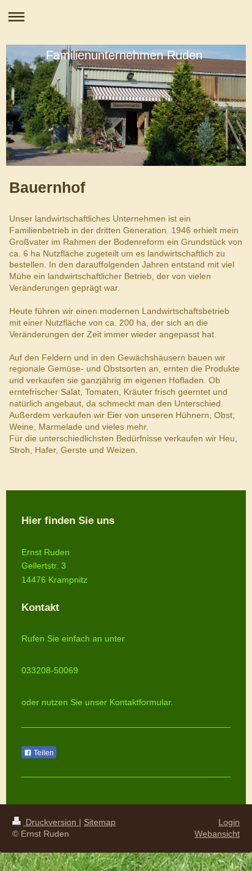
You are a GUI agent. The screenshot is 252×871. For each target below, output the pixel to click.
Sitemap (100, 822)
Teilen (43, 753)
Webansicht (217, 834)
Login (229, 822)
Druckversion (51, 822)
